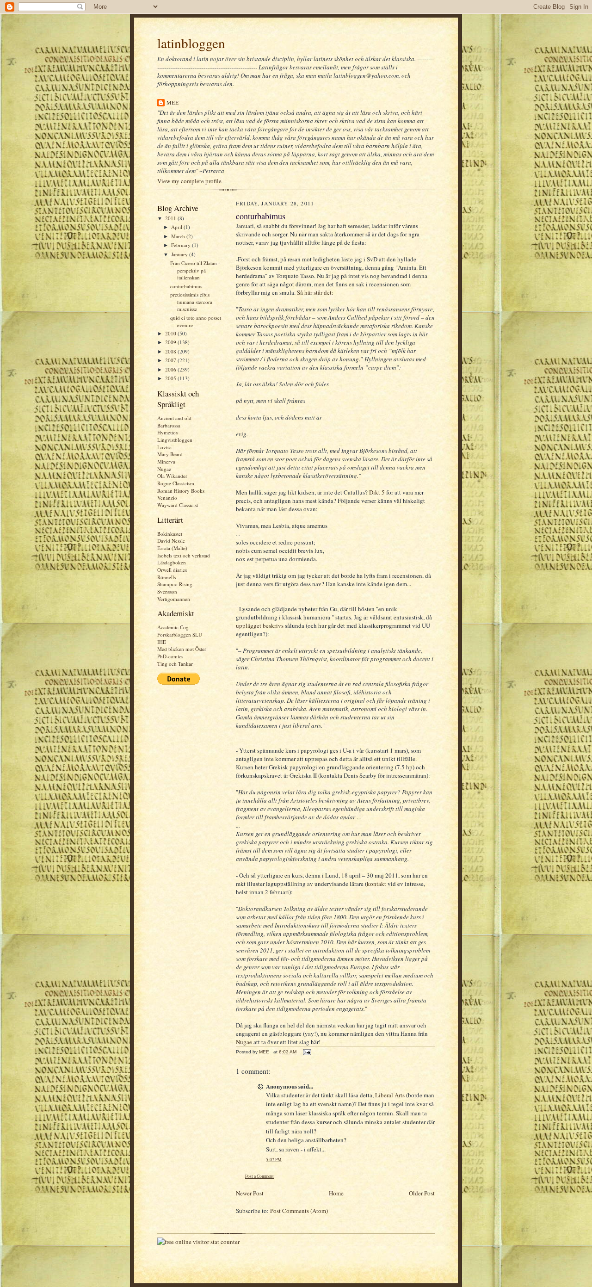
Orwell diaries (172, 569)
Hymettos (167, 432)
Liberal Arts (390, 1095)
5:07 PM (274, 1160)
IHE (161, 641)
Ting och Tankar (175, 663)
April (177, 226)
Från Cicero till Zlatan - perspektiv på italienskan (195, 270)
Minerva (166, 461)
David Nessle (171, 540)
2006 (171, 369)
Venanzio (167, 497)
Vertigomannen (173, 598)
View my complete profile (189, 181)
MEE (172, 102)
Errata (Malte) (172, 547)
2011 (171, 218)
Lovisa (164, 447)
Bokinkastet (169, 533)
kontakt (376, 883)
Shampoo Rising (174, 584)
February (181, 244)
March (178, 236)
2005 (171, 378)
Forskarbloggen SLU (179, 634)
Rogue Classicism (175, 483)
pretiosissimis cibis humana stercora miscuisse (191, 301)
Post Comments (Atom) (299, 1211)
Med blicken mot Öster (181, 648)
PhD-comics (170, 656)
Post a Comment (259, 1176)
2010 (171, 333)
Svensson (167, 591)
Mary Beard (170, 454)
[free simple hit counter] (198, 1242)
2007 (171, 360)
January (180, 254)
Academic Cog (173, 627)
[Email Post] (307, 1051)
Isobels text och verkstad (183, 555)
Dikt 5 (377, 492)
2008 (171, 351)
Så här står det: (315, 292)
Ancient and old (174, 418)
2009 (171, 342)
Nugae (164, 468)
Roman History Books (180, 490)
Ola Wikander (172, 475)
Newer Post (250, 1193)
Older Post (422, 1193)
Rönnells (166, 577)
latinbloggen (191, 43)
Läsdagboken (171, 562)
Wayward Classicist (177, 504)
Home (336, 1193)
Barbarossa (168, 425)
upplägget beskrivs (260, 625)
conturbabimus (186, 286)
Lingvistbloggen (174, 439)
